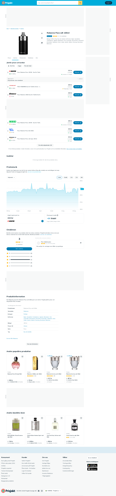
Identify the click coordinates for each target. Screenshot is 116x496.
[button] (42, 33)
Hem (8, 28)
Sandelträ (29, 317)
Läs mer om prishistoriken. (34, 172)
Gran (54, 318)
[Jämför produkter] (42, 43)
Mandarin (46, 317)
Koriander (44, 318)
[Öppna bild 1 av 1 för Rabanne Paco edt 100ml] (23, 43)
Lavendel (26, 318)
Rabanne (26, 311)
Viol (51, 317)
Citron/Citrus (32, 318)
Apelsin (41, 317)
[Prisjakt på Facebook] (39, 490)
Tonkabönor (36, 317)
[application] (45, 196)
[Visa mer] (8, 72)
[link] (59, 244)
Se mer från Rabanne (12, 338)
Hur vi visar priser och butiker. (74, 149)
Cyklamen (49, 318)
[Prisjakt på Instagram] (42, 490)
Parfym (22, 28)
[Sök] (80, 3)
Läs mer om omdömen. (46, 234)
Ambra (33, 320)
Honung (37, 320)
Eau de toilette (27, 332)
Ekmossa (48, 320)
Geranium (42, 320)
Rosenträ (38, 318)
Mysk (25, 317)
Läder (25, 320)
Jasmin (29, 320)
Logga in (108, 2)
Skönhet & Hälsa (15, 28)
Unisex (25, 326)
